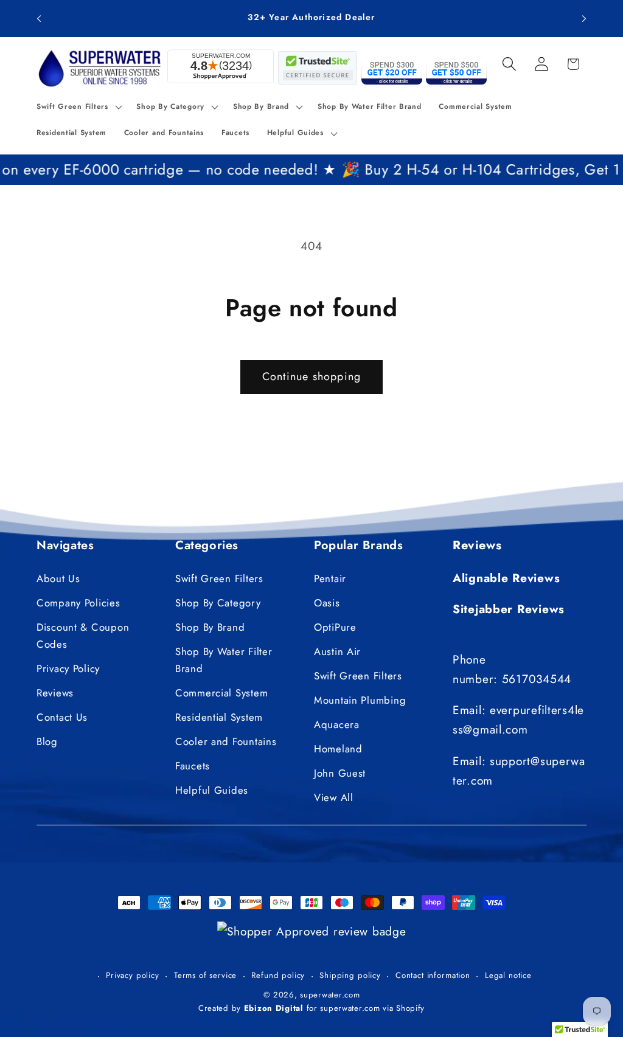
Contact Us (62, 717)
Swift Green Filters (219, 578)
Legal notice (508, 975)
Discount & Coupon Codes (83, 635)
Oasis (327, 602)
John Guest (340, 773)
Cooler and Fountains (225, 741)
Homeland (338, 748)
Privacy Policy (68, 668)
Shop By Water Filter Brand (223, 660)
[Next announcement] (584, 18)
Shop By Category (218, 602)
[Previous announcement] (39, 18)
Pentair (330, 578)
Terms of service (205, 975)
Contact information (432, 975)
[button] (78, 106)
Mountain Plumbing (360, 700)
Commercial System (221, 692)
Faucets (192, 765)
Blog (47, 741)
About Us (58, 578)
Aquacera (337, 724)
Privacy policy (132, 975)
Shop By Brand (210, 627)
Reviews (55, 692)
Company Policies (78, 602)
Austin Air (337, 651)
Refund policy (278, 975)
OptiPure (335, 627)
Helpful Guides (211, 790)
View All (333, 797)
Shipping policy (350, 975)
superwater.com (330, 995)
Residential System (219, 717)
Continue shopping (311, 376)
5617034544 (536, 678)
